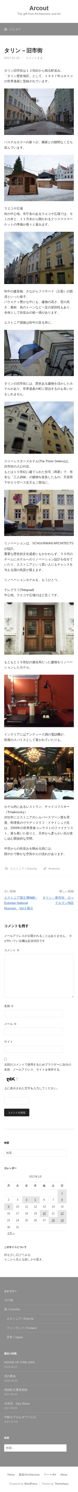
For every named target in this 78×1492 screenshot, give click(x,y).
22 (62, 1213)
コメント (12, 950)
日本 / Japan (15, 1337)
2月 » (11, 1233)
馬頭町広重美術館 (15, 1389)
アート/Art (50, 1474)
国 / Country (12, 1309)
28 (53, 1220)
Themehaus (61, 1483)
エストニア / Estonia (23, 868)
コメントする (34, 58)
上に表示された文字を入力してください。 (31, 1088)
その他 (8, 1300)
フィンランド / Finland (21, 1328)
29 (62, 1220)
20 (44, 1213)
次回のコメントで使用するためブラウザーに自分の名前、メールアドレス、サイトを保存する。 (37, 1067)
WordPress (31, 1483)
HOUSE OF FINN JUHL (19, 1362)
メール (10, 1024)
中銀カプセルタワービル (20, 1417)
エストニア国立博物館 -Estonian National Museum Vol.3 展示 (20, 903)
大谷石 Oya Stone (17, 1403)
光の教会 (10, 1376)
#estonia (54, 868)
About (63, 1474)
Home (11, 1474)
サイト (8, 1041)
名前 (9, 1006)
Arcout (38, 8)
